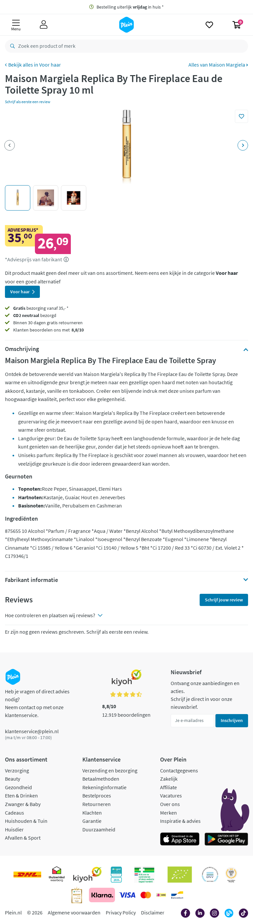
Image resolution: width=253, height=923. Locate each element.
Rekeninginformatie (104, 787)
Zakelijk (169, 778)
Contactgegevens (179, 770)
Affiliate (168, 787)
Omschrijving (22, 349)
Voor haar (50, 64)
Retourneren (96, 804)
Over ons (170, 804)
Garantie (91, 821)
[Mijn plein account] (43, 25)
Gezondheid (18, 787)
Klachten (92, 812)
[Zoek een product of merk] (11, 46)
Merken (168, 812)
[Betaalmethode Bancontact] (177, 895)
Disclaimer (152, 912)
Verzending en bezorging (109, 770)
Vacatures (171, 795)
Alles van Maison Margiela (217, 64)
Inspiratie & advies (180, 821)
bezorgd (34, 315)
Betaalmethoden (100, 778)
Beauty (12, 778)
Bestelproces (96, 795)
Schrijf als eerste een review (27, 101)
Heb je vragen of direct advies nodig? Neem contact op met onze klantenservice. (37, 703)
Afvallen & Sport (23, 837)
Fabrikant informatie (31, 580)
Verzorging (17, 770)
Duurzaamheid (98, 829)
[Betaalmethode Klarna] (102, 895)
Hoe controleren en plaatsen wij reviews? (50, 615)
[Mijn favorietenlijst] (209, 25)
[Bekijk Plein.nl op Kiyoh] (87, 874)
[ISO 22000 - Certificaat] (210, 874)
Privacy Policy (121, 912)
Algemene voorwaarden (74, 912)
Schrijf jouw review (224, 600)
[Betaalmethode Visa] (127, 895)
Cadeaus (14, 812)
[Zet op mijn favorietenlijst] (241, 116)
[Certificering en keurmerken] (179, 874)
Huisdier (14, 829)
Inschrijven (232, 720)
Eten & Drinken (21, 795)
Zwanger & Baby (23, 804)
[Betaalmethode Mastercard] (145, 895)
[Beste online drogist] (231, 874)
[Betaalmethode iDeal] (161, 895)
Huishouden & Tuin (26, 821)
